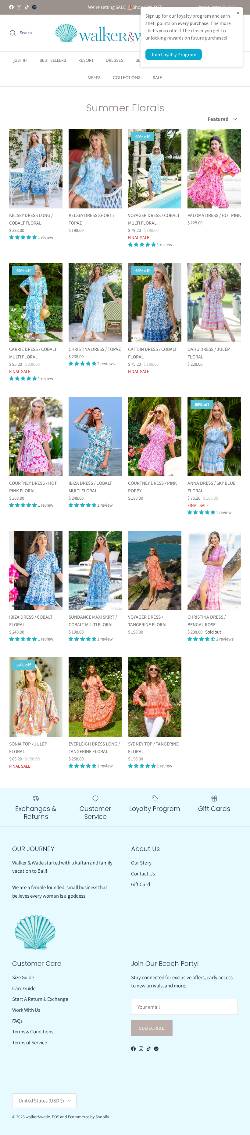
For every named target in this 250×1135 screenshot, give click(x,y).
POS (55, 1116)
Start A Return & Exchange (40, 999)
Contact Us (143, 873)
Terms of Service (29, 1042)
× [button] (238, 12)
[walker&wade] (114, 33)
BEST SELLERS (53, 60)
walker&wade (38, 1116)
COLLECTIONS (127, 78)
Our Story (141, 862)
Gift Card (140, 884)
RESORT (86, 60)
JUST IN (20, 60)
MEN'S (94, 78)
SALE (157, 78)
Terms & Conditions (32, 1031)
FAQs (17, 1021)
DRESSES (114, 60)
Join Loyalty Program (173, 54)
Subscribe (152, 1028)
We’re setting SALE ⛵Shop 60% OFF (125, 7)
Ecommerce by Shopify (88, 1116)
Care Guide (23, 988)
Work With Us (26, 1010)
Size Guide (23, 977)
